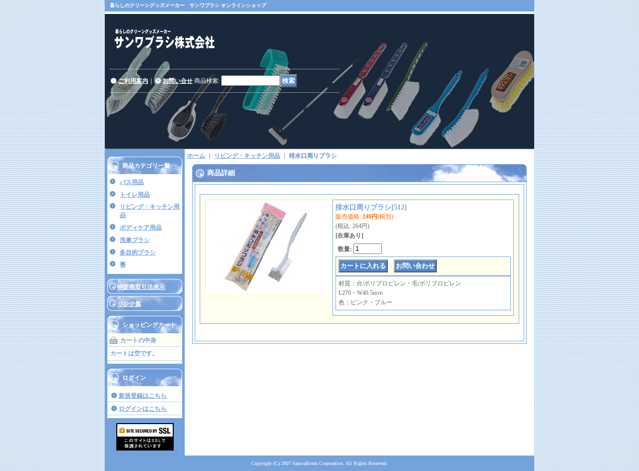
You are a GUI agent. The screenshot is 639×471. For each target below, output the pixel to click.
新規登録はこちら (143, 395)
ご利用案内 (133, 80)
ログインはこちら (143, 408)
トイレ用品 (135, 194)
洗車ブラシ (135, 239)
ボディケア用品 (141, 227)
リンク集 (129, 303)
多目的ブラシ (138, 252)
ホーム (196, 155)
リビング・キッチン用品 (247, 155)
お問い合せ (178, 80)
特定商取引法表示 (141, 286)
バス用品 (132, 182)
